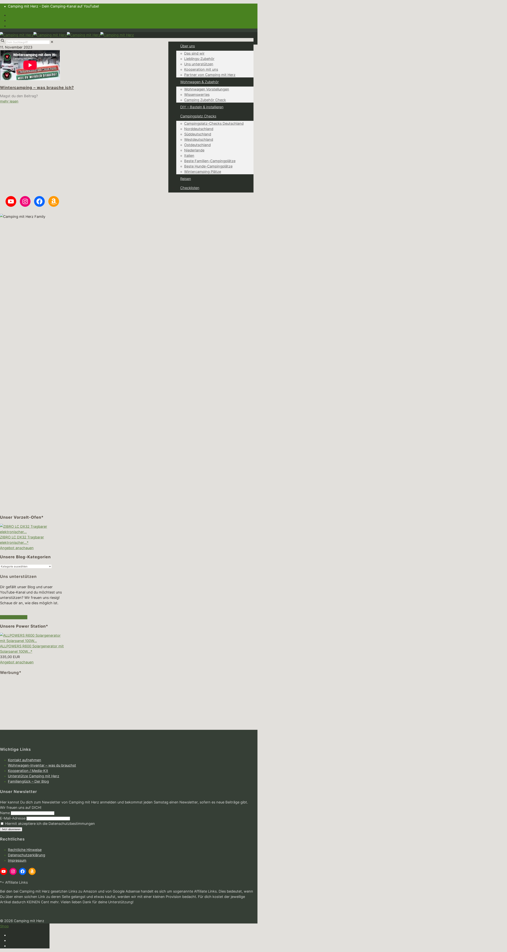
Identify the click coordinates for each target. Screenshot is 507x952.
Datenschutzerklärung (26, 855)
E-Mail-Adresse (13, 818)
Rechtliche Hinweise (25, 850)
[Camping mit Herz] (67, 35)
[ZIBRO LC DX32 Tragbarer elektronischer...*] (32, 532)
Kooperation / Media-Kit (28, 771)
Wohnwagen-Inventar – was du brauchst (42, 765)
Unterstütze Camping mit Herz (33, 776)
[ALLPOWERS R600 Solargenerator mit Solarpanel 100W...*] (32, 641)
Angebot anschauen (17, 548)
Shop (4, 926)
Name (5, 813)
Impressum (17, 860)
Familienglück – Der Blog (28, 781)
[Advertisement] (32, 705)
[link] (52, 42)
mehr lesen (9, 101)
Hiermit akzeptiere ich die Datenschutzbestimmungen (49, 823)
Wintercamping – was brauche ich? (37, 87)
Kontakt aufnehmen (24, 760)
